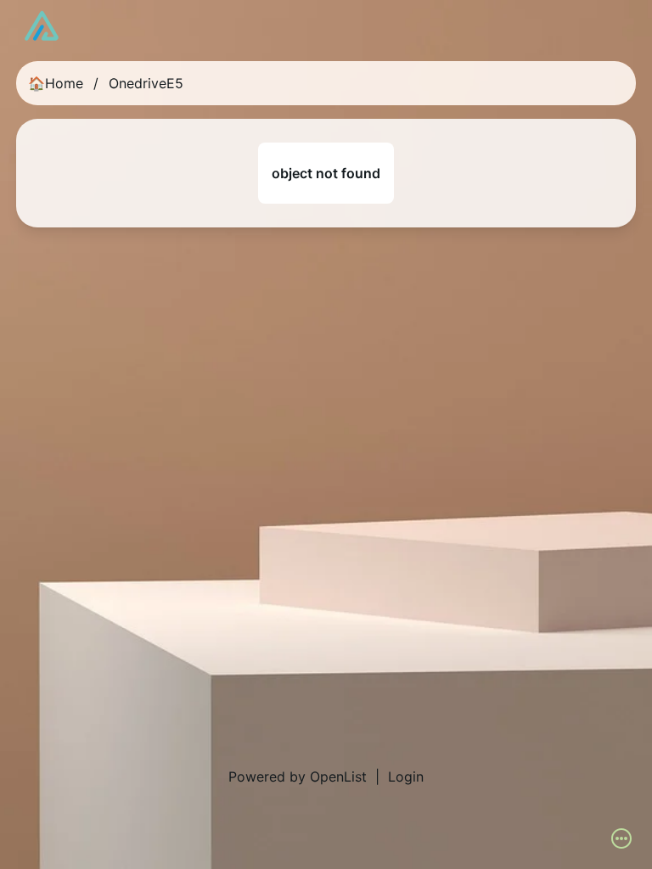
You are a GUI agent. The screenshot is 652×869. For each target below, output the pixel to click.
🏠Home (55, 83)
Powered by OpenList (297, 776)
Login (406, 776)
